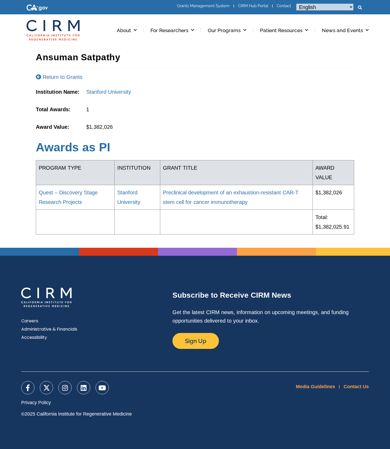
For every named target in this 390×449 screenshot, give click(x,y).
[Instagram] (65, 387)
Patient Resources (281, 30)
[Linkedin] (83, 387)
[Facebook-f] (27, 387)
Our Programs (224, 30)
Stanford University (108, 92)
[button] (359, 7)
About (124, 30)
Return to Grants (62, 77)
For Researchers (169, 30)
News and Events (342, 30)
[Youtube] (102, 387)
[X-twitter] (46, 387)
